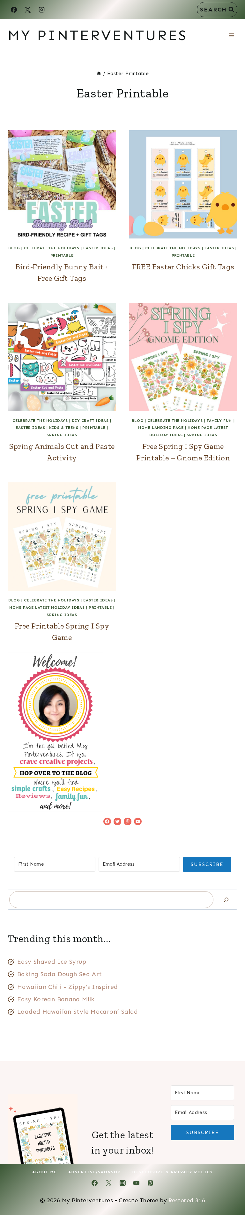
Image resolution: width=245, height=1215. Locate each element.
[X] (28, 10)
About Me (44, 1172)
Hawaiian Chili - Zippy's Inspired (67, 987)
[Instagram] (41, 10)
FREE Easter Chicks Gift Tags (183, 266)
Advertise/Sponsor (94, 1172)
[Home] (98, 73)
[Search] (226, 899)
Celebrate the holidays (51, 248)
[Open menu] (231, 35)
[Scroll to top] (229, 1190)
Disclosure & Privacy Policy (172, 1172)
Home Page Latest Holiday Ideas (47, 607)
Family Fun (219, 420)
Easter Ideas (98, 248)
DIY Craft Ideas (90, 420)
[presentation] (62, 184)
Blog (14, 248)
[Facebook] (14, 10)
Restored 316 (186, 1200)
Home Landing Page (160, 427)
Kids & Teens (63, 427)
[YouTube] (136, 1183)
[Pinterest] (150, 1183)
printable (61, 255)
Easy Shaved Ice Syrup (51, 961)
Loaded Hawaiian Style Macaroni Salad (77, 1011)
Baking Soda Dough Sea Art (59, 974)
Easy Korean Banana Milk (56, 999)
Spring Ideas (62, 435)
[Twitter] (108, 1183)
